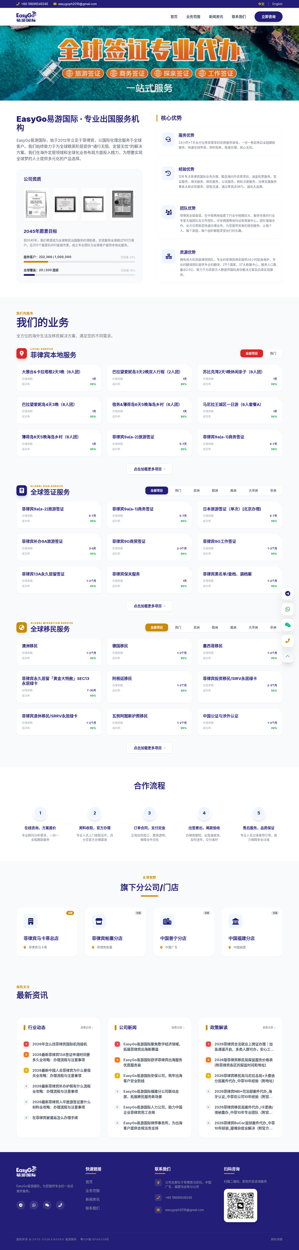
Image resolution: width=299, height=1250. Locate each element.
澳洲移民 (30, 646)
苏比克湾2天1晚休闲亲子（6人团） (234, 372)
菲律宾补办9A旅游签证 (42, 541)
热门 (273, 353)
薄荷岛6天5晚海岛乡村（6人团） (51, 437)
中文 (261, 4)
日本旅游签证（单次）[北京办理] (232, 509)
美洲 (233, 490)
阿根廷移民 (122, 678)
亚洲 (196, 490)
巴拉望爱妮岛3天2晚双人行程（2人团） (147, 372)
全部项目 (252, 353)
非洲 (273, 490)
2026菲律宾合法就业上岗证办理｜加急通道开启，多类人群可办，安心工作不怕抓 (244, 1049)
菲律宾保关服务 (126, 574)
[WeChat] (287, 625)
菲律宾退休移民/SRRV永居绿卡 (49, 716)
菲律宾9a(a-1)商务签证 (223, 437)
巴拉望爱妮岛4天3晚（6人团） (49, 404)
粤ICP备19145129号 (94, 1239)
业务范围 (193, 16)
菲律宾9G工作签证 (219, 541)
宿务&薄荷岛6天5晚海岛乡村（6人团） (147, 404)
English (278, 4)
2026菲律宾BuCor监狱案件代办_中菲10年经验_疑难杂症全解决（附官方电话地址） (245, 1128)
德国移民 (120, 646)
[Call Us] (287, 641)
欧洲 (215, 490)
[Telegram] (287, 593)
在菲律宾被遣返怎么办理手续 (55, 1117)
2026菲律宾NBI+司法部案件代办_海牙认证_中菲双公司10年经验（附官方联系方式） (244, 1096)
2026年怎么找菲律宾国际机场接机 (59, 1044)
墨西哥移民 (213, 646)
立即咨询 (269, 16)
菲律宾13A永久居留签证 (43, 574)
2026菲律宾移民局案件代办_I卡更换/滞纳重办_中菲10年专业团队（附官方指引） (244, 1112)
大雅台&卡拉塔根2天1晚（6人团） (52, 372)
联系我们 (239, 16)
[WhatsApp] (287, 609)
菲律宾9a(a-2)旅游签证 (133, 437)
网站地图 (277, 1239)
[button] (144, 91)
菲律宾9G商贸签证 (129, 541)
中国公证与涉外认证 (220, 716)
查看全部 (86, 1027)
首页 (174, 16)
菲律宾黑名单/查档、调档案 (227, 574)
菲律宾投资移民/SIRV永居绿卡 (230, 678)
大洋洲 (253, 490)
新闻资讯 (216, 16)
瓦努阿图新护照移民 (130, 716)
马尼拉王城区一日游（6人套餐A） (233, 404)
